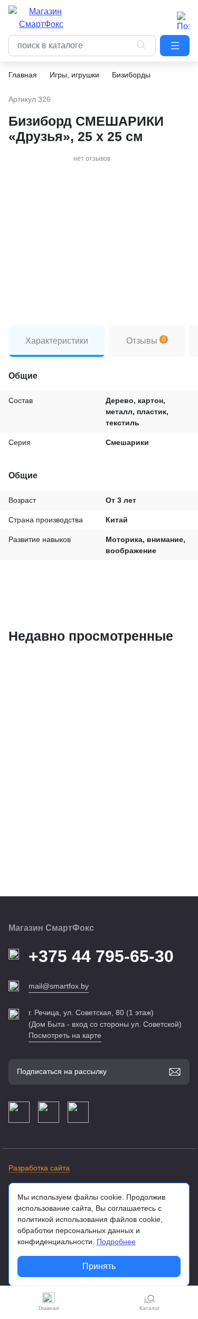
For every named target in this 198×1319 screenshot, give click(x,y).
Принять (99, 1266)
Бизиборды (131, 75)
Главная (22, 75)
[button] (175, 45)
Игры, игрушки (74, 75)
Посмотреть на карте (65, 1035)
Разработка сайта (39, 1168)
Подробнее (116, 1241)
